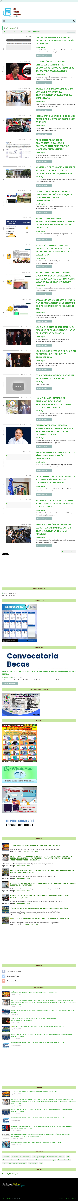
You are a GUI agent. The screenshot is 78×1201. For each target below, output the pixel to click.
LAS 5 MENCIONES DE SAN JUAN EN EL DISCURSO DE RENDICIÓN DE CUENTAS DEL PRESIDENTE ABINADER (55, 330)
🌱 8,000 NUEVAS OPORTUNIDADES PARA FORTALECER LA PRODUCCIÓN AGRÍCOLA (39, 908)
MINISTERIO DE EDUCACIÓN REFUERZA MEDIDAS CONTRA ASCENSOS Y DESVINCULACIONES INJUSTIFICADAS (55, 170)
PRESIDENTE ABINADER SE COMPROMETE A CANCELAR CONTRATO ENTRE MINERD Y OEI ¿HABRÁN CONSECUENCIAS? (52, 145)
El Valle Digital (11, 28)
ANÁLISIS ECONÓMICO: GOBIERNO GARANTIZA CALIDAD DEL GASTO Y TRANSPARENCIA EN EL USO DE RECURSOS (53, 529)
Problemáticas (33, 1163)
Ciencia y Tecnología (39, 1157)
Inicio (61, 1198)
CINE (41, 1163)
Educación (39, 1160)
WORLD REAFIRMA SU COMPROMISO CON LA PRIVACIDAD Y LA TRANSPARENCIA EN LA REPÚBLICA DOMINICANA (54, 93)
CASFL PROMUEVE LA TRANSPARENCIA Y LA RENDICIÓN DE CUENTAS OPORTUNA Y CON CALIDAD (55, 479)
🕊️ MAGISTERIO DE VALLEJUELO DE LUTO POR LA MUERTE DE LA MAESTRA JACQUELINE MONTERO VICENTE (34, 1019)
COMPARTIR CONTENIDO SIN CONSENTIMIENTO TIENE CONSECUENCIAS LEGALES (37, 1142)
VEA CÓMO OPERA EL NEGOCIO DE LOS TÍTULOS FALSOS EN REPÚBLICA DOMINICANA (55, 455)
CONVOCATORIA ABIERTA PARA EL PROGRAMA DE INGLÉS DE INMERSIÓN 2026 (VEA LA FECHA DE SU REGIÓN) (42, 1011)
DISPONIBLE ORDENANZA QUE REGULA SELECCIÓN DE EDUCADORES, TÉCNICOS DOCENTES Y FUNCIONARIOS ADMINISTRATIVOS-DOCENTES (40, 1135)
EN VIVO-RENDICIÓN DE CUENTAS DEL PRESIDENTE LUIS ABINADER (55, 377)
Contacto (73, 1198)
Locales (13, 1160)
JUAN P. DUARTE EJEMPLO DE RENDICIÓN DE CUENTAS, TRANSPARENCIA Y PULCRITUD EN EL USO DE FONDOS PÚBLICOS (55, 403)
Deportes (47, 1160)
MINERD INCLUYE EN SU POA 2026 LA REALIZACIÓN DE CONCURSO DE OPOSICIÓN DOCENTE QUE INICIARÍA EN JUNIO (41, 1036)
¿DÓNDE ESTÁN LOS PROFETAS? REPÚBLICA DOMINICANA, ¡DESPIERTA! (35, 845)
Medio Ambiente (52, 1157)
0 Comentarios (28, 851)
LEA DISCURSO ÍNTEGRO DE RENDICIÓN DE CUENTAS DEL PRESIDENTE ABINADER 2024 (56, 354)
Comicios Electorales (64, 1160)
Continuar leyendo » (43, 56)
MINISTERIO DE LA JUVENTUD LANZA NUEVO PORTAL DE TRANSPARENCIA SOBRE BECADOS (54, 503)
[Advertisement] (39, 570)
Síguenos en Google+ (3, 981)
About (67, 1198)
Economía (6, 1160)
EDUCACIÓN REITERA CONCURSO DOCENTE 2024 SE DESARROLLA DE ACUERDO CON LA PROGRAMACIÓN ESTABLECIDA (54, 250)
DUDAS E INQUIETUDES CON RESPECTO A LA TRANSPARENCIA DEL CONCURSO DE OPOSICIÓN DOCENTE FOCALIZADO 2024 (55, 304)
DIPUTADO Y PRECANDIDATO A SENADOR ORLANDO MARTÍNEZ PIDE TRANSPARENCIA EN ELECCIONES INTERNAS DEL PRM (54, 430)
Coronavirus (26, 1157)
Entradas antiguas (68, 552)
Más (36, 851)
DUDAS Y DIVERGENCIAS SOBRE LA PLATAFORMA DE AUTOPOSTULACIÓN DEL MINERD (55, 40)
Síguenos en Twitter (3, 976)
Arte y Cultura (7, 1163)
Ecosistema (21, 1160)
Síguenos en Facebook (3, 971)
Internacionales (16, 1157)
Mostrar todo (71, 32)
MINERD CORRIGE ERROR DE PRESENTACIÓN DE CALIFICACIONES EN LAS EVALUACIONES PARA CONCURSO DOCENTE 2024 (56, 223)
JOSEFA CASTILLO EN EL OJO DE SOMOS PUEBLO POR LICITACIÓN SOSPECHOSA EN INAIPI (55, 119)
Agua (54, 1160)
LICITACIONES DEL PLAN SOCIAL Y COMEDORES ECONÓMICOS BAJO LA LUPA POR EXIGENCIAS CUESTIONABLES (54, 196)
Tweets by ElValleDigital (10, 1174)
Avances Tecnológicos (19, 1163)
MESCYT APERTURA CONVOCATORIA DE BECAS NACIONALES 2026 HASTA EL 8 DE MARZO (39, 672)
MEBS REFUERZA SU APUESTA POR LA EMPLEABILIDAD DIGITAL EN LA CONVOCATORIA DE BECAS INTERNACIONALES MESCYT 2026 (41, 1127)
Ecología (61, 1157)
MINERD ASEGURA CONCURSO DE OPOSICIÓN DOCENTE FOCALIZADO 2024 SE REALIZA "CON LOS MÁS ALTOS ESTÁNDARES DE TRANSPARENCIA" (55, 277)
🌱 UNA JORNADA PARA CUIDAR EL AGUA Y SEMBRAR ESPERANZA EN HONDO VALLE (39, 919)
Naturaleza (30, 1160)
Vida (68, 1157)
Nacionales (6, 1157)
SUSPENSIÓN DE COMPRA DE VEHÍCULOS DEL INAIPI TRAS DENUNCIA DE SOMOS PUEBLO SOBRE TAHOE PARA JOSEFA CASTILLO (55, 66)
